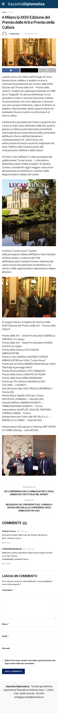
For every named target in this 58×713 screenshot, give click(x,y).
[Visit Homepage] (26, 4)
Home (4, 12)
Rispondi (7, 543)
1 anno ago (30, 549)
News (11, 12)
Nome (5, 624)
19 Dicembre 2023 (31, 34)
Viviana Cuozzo (9, 531)
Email (5, 636)
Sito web (6, 648)
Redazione (14, 34)
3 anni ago (24, 531)
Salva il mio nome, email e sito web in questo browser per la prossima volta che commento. (30, 662)
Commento (8, 590)
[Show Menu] (3, 4)
